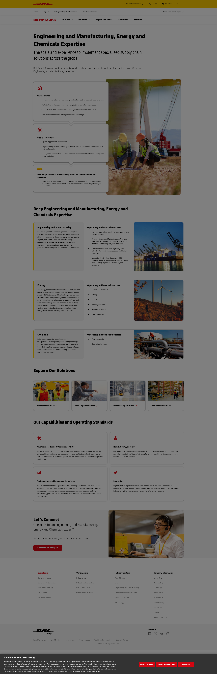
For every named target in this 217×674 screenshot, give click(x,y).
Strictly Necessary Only (166, 664)
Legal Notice (96, 671)
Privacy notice (86, 671)
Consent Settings (146, 664)
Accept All (186, 664)
